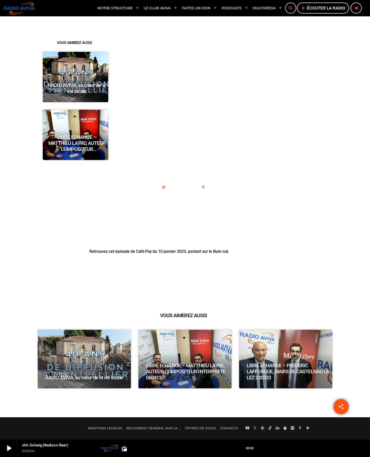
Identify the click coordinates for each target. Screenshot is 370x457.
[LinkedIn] (278, 428)
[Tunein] (263, 428)
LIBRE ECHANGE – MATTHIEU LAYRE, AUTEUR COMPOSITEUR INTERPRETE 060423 (76, 146)
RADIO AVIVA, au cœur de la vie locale (77, 88)
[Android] (308, 428)
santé (208, 197)
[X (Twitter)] (255, 428)
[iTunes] (285, 428)
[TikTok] (270, 428)
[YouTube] (247, 428)
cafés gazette (168, 197)
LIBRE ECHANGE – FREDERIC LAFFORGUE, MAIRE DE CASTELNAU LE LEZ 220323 (288, 371)
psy (192, 197)
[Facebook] (300, 428)
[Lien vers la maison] (19, 8)
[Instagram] (293, 428)
